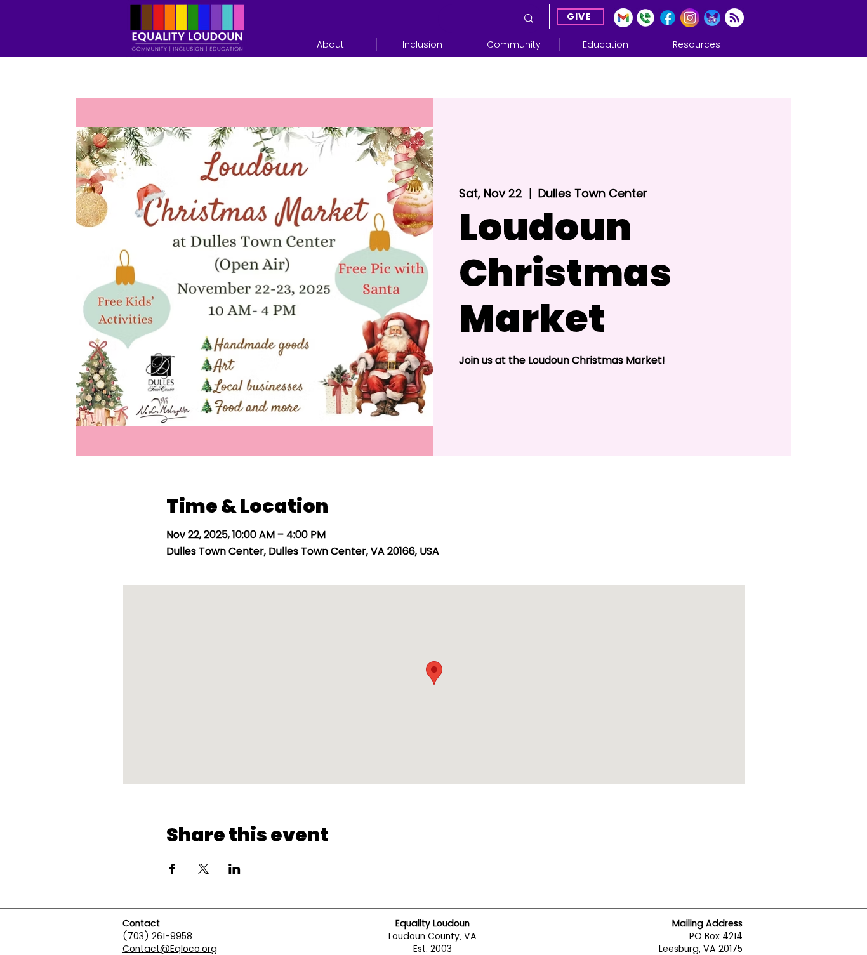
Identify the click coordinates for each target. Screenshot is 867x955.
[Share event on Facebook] (172, 869)
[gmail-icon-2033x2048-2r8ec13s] (623, 17)
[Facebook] (667, 17)
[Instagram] (689, 17)
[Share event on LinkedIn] (234, 869)
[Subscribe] (734, 17)
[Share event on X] (203, 869)
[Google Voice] (645, 17)
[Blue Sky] (712, 17)
